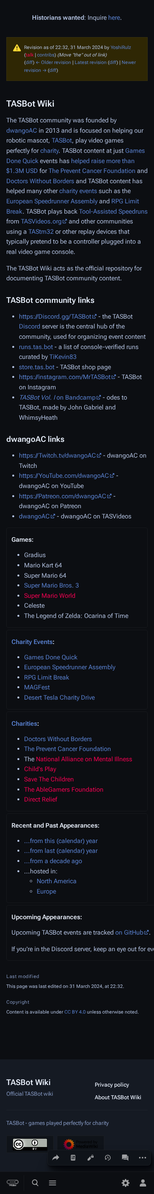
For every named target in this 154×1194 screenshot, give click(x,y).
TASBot (62, 140)
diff (29, 62)
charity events (78, 191)
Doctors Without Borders (40, 181)
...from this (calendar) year (61, 841)
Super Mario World (49, 595)
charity (49, 150)
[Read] (73, 1158)
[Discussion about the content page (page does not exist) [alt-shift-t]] (125, 1158)
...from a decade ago (53, 861)
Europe (46, 891)
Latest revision (91, 62)
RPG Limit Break (46, 677)
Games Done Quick (50, 657)
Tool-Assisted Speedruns (113, 211)
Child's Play (40, 769)
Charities (24, 723)
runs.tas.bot (36, 347)
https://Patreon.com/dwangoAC (62, 496)
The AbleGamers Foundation (63, 789)
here (114, 17)
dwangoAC (21, 130)
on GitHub (129, 932)
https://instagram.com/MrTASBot (65, 377)
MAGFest (37, 687)
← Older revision (53, 62)
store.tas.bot (36, 367)
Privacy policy (112, 1084)
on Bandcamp (57, 397)
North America (57, 881)
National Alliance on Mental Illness (84, 759)
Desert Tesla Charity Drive (59, 697)
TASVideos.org (41, 221)
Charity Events (32, 642)
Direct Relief (40, 799)
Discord (29, 326)
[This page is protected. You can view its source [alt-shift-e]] (90, 1158)
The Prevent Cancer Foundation (92, 171)
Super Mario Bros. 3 (51, 585)
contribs (45, 55)
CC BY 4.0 (75, 1012)
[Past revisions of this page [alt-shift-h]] (108, 1158)
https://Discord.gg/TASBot (55, 316)
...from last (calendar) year (61, 850)
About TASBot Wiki (118, 1097)
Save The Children (49, 779)
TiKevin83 (63, 356)
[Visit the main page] (13, 1183)
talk (30, 55)
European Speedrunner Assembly (52, 201)
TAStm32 (41, 231)
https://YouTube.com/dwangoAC (64, 475)
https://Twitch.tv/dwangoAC (57, 455)
